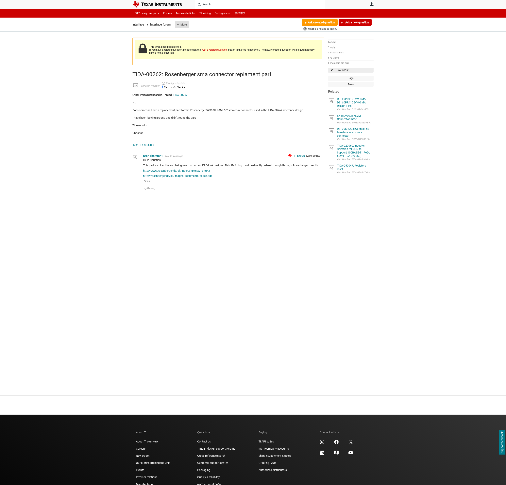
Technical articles (185, 13)
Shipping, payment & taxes (275, 455)
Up (144, 189)
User (372, 4)
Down (154, 189)
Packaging (203, 470)
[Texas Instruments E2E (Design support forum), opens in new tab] (336, 454)
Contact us (204, 441)
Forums (167, 13)
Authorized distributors (273, 470)
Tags (351, 78)
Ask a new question (357, 22)
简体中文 (240, 13)
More (183, 24)
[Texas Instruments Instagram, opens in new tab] (322, 443)
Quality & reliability (208, 477)
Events (140, 470)
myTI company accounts (274, 448)
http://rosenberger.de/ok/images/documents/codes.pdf (177, 175)
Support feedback (502, 442)
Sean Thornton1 (153, 155)
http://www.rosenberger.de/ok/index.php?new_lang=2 (176, 170)
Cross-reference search (211, 455)
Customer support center (212, 462)
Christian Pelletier (150, 85)
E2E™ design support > (146, 13)
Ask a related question (321, 22)
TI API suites (266, 441)
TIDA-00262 (341, 69)
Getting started (223, 13)
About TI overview (147, 441)
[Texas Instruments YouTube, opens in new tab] (350, 454)
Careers (140, 448)
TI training (205, 13)
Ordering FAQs (267, 462)
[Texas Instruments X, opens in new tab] (350, 443)
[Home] (160, 4)
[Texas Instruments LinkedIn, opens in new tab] (322, 454)
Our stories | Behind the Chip (153, 462)
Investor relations (146, 477)
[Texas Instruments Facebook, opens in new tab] (336, 443)
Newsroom (142, 455)
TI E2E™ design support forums (216, 448)
